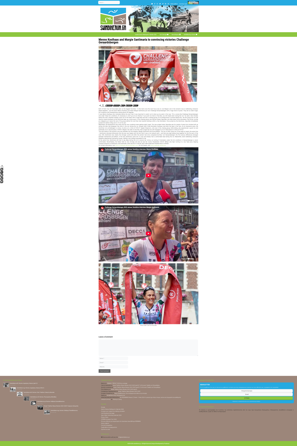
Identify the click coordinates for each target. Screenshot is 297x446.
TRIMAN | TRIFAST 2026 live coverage (117, 383)
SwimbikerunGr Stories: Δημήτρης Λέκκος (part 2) (23, 383)
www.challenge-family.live (158, 145)
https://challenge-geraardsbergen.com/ (126, 145)
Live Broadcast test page (107, 413)
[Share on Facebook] (1, 169)
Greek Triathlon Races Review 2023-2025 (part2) (124, 389)
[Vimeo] (162, 3)
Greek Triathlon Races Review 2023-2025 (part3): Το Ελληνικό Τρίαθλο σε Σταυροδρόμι (136, 385)
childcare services (106, 399)
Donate (103, 407)
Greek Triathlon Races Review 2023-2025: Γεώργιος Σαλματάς (61, 406)
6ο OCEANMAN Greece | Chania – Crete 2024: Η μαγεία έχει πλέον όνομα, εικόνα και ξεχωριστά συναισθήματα (150, 397)
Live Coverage (163, 34)
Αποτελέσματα (175, 34)
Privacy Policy (104, 417)
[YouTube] (152, 3)
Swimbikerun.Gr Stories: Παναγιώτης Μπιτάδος (43, 397)
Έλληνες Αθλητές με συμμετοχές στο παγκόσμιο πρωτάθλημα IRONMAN (121, 421)
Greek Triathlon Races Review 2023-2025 (129, 391)
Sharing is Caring (117, 399)
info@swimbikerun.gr (124, 437)
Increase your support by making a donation (113, 411)
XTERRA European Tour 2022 (109, 419)
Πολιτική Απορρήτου (106, 425)
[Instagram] (157, 3)
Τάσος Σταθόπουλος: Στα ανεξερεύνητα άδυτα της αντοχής (130, 393)
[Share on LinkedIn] (1, 178)
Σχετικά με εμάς (183, 3)
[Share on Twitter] (1, 172)
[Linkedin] (165, 3)
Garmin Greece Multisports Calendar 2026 (145, 34)
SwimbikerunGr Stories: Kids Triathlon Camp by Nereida (39, 392)
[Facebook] (154, 3)
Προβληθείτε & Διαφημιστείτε (109, 427)
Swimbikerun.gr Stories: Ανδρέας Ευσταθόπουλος (51, 401)
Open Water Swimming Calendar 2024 (111, 415)
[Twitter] (160, 3)
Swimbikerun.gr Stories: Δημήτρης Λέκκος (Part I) (30, 388)
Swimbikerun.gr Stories (190, 34)
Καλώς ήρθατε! (174, 3)
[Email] (168, 3)
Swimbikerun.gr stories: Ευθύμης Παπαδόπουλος (64, 410)
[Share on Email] (1, 181)
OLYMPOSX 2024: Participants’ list (116, 395)
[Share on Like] (1, 175)
